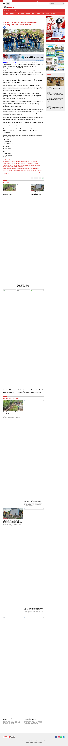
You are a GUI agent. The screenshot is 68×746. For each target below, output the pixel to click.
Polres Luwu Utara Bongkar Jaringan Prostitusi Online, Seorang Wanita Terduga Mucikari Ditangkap (55, 108)
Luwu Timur (15, 10)
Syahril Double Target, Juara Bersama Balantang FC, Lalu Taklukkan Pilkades (20, 163)
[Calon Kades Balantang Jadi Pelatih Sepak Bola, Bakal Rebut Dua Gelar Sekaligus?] (9, 339)
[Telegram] (63, 737)
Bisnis (33, 13)
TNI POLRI (53, 13)
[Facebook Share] (32, 178)
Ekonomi (38, 13)
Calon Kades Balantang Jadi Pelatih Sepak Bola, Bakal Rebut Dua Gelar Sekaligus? (21, 168)
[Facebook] (56, 737)
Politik (47, 13)
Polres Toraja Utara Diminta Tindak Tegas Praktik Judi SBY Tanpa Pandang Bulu (54, 89)
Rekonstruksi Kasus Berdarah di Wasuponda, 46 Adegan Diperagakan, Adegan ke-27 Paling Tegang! (55, 94)
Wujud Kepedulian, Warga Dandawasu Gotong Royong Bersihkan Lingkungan (20, 161)
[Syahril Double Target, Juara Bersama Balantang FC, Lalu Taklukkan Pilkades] (23, 233)
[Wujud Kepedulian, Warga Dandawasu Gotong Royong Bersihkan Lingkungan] (9, 187)
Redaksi (33, 740)
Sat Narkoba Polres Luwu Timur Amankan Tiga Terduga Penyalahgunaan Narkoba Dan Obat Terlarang (55, 103)
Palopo (28, 10)
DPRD (43, 13)
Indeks (8, 3)
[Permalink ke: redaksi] (4, 27)
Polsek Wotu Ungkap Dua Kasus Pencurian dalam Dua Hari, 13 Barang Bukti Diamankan (34, 1)
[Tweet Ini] (35, 178)
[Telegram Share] (40, 178)
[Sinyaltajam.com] (9, 7)
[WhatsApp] (61, 737)
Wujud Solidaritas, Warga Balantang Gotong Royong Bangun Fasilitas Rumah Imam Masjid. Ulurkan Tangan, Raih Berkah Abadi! (21, 166)
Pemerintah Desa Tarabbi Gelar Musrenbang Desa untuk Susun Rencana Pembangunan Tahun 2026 (22, 172)
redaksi (7, 27)
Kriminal (12, 13)
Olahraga (28, 13)
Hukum (17, 13)
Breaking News (7, 10)
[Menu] (4, 3)
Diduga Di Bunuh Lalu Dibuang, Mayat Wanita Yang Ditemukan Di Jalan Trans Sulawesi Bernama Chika (55, 99)
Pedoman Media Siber (41, 740)
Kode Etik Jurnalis (26, 740)
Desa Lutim (5, 19)
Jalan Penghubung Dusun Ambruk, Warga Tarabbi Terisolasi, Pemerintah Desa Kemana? (23, 170)
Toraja (33, 10)
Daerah (22, 13)
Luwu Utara (22, 10)
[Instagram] (59, 737)
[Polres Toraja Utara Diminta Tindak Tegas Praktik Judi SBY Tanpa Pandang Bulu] (55, 81)
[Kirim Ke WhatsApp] (43, 178)
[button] (63, 3)
